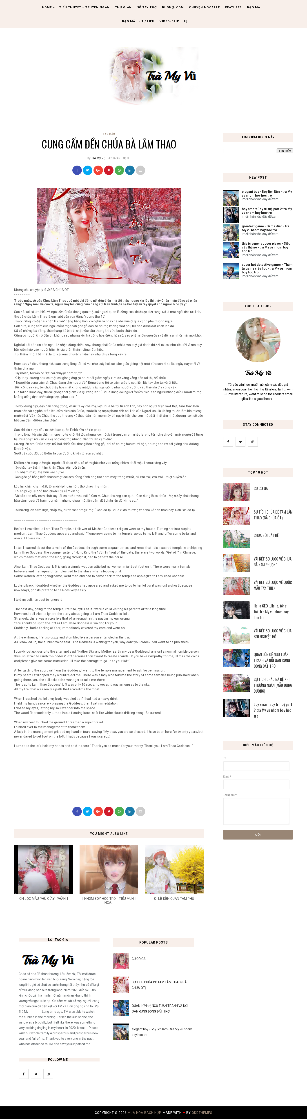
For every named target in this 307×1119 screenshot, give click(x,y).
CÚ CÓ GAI (261, 488)
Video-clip (169, 21)
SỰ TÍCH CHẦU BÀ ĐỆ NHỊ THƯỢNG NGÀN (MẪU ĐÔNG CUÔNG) (273, 685)
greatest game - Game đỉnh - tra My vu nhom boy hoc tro (265, 228)
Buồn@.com (173, 7)
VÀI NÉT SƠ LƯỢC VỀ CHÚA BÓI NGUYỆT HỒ (272, 633)
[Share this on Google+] (98, 170)
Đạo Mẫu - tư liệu (138, 21)
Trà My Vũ (98, 158)
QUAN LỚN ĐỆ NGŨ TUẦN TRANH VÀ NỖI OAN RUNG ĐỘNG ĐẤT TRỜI (272, 660)
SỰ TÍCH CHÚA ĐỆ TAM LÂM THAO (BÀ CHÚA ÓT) (273, 515)
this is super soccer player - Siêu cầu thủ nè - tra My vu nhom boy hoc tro (266, 247)
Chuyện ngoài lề (204, 7)
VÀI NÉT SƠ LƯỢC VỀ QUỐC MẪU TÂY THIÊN (273, 585)
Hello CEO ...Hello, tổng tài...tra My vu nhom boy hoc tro (271, 611)
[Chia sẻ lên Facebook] (77, 170)
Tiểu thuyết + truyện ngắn (84, 7)
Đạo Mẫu (255, 7)
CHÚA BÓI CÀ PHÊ (266, 535)
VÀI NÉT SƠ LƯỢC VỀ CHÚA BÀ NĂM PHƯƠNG (272, 561)
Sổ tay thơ (147, 7)
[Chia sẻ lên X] (87, 170)
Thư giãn (123, 7)
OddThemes (202, 1113)
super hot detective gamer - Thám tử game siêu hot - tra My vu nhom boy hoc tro (267, 268)
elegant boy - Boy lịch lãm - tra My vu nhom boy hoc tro (267, 193)
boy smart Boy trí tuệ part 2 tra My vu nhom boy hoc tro (267, 211)
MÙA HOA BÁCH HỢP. (145, 1113)
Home (47, 7)
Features (233, 7)
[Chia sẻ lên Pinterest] (140, 170)
